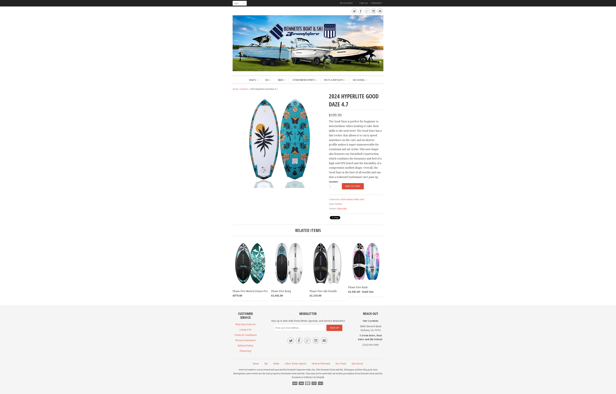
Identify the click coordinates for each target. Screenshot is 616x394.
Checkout (376, 3)
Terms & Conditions (245, 335)
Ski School (360, 80)
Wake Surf (359, 199)
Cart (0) (363, 3)
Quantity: (334, 182)
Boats (253, 80)
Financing (245, 351)
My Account (346, 3)
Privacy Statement (245, 340)
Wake (281, 80)
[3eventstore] (308, 43)
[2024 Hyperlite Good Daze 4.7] (279, 187)
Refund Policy (245, 345)
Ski (268, 80)
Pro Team (341, 363)
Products (244, 89)
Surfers (338, 204)
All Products (347, 199)
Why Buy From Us (245, 324)
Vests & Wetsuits (335, 80)
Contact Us (245, 329)
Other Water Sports (305, 80)
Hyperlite (342, 208)
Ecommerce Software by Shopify (308, 377)
